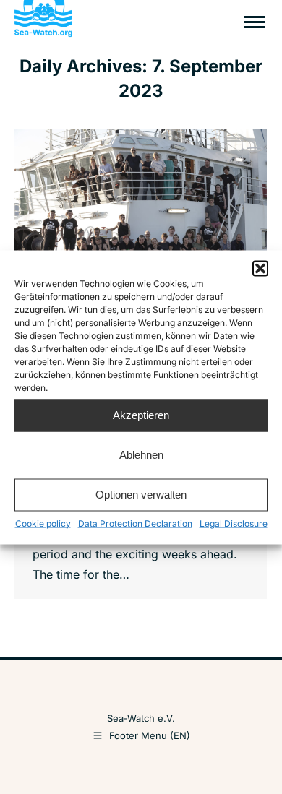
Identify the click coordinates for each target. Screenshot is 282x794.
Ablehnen (141, 455)
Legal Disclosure (234, 522)
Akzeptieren (141, 415)
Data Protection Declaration (135, 522)
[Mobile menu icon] (255, 22)
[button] (260, 268)
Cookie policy (43, 522)
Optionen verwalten (141, 494)
